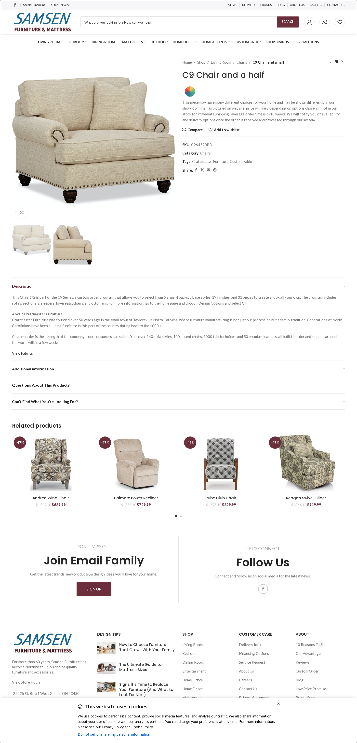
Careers (245, 680)
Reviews (302, 662)
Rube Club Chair (221, 498)
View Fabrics (22, 353)
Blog (300, 680)
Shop (201, 62)
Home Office (192, 680)
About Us (246, 671)
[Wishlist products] (339, 22)
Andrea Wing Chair (51, 498)
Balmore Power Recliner (136, 498)
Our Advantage (308, 653)
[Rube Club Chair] (221, 464)
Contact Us (248, 689)
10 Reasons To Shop (312, 644)
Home (187, 62)
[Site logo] (42, 21)
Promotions (305, 697)
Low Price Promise (311, 689)
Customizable (241, 161)
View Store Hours (26, 682)
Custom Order (307, 671)
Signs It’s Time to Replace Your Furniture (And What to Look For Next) (146, 689)
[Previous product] (330, 62)
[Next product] (342, 62)
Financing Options (254, 653)
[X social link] (202, 170)
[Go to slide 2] (181, 516)
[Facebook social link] (15, 5)
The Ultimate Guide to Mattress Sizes (140, 667)
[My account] (309, 22)
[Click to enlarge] (22, 212)
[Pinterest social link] (215, 170)
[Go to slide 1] (176, 516)
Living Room (221, 62)
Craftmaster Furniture (210, 161)
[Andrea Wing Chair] (51, 464)
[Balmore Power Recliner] (136, 464)
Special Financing (34, 5)
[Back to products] (336, 62)
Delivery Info (250, 644)
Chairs (242, 62)
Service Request (252, 662)
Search (288, 22)
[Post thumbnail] (106, 648)
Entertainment (194, 671)
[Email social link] (208, 170)
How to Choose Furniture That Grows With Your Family (147, 647)
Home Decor (192, 689)
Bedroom (189, 653)
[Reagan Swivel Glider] (306, 464)
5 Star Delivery (60, 5)
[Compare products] (324, 22)
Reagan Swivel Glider (306, 498)
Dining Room (193, 662)
